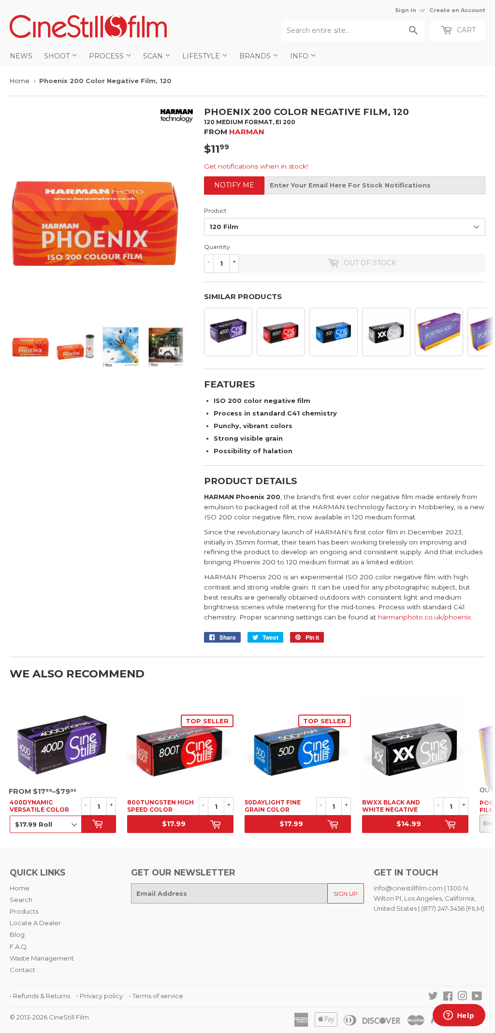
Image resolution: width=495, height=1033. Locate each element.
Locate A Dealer (35, 923)
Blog (17, 934)
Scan (154, 56)
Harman (246, 131)
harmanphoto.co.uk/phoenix (424, 617)
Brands (256, 56)
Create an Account (457, 10)
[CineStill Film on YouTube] (477, 997)
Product (215, 210)
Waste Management (42, 958)
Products (24, 911)
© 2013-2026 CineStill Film (49, 1017)
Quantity (217, 246)
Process (107, 56)
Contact (22, 970)
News (21, 56)
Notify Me (234, 185)
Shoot (58, 56)
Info (300, 56)
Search (21, 900)
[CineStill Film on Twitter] (433, 997)
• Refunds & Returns (40, 996)
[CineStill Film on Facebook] (448, 997)
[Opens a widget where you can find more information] (458, 1016)
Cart (465, 30)
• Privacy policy (99, 996)
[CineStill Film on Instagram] (462, 997)
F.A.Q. (19, 946)
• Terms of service (156, 996)
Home (19, 81)
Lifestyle (202, 56)
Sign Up (346, 893)
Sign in (405, 10)
